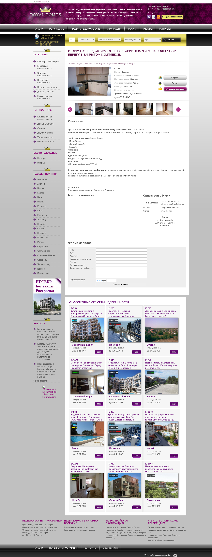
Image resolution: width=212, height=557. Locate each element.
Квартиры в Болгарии (48, 61)
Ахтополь (42, 179)
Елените (41, 206)
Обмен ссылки (110, 548)
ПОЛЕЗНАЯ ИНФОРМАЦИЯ (63, 548)
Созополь (42, 260)
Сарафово (42, 246)
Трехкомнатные (45, 137)
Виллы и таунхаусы (47, 87)
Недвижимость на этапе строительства (39, 527)
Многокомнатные (45, 141)
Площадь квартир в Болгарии (35, 532)
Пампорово (42, 273)
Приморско (42, 237)
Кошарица (42, 215)
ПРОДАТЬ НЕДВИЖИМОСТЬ (86, 29)
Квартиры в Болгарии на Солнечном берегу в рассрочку (126, 536)
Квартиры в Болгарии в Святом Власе (122, 527)
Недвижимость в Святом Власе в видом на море (167, 531)
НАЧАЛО (38, 29)
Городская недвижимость (44, 67)
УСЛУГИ (132, 29)
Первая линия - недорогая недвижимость (166, 527)
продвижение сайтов (163, 555)
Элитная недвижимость (44, 74)
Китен (40, 210)
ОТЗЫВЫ (148, 29)
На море (41, 158)
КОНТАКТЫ (165, 29)
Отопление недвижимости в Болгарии (39, 530)
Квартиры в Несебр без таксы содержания (124, 530)
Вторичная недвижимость (44, 81)
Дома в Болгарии (45, 124)
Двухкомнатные (45, 132)
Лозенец (41, 219)
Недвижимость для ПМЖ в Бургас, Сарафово (126, 532)
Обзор (40, 228)
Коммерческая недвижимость (44, 97)
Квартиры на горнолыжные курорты (79, 530)
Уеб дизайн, (150, 555)
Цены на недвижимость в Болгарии (37, 525)
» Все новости (40, 381)
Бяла (39, 197)
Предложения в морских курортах (79, 527)
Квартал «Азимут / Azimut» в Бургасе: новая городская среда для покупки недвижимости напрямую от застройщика (48, 352)
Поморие (41, 233)
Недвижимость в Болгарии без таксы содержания (164, 536)
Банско (40, 188)
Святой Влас (43, 251)
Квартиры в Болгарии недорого (161, 540)
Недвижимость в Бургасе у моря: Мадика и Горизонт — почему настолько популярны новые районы (48, 370)
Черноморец (43, 264)
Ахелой (41, 184)
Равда (40, 242)
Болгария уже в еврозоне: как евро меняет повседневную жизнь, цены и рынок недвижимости (48, 334)
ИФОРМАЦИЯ (114, 29)
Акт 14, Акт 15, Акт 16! (32, 535)
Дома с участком (45, 91)
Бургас (40, 192)
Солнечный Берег (46, 255)
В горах (41, 162)
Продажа (79, 64)
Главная (71, 64)
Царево (41, 269)
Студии (41, 128)
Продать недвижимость (172, 17)
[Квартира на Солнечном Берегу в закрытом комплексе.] (89, 95)
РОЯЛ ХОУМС (56, 29)
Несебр (41, 224)
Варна (40, 201)
